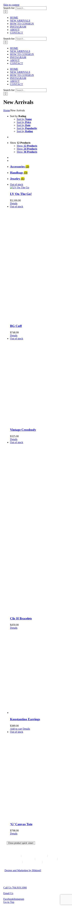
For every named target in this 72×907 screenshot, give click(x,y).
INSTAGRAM (46, 859)
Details (13, 203)
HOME (13, 856)
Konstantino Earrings (25, 719)
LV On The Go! (21, 194)
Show (27, 145)
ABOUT (14, 862)
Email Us (8, 893)
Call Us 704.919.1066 (15, 887)
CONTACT (32, 862)
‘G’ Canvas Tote (21, 824)
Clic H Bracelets (21, 618)
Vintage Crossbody (23, 429)
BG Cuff (16, 326)
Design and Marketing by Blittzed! (23, 870)
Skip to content (11, 4)
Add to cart (16, 728)
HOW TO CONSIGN (20, 859)
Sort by (24, 119)
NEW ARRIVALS (34, 856)
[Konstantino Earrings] (39, 671)
